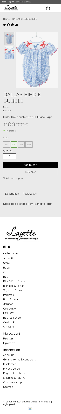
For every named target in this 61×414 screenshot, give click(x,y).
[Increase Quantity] (13, 156)
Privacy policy (11, 368)
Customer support (14, 382)
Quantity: (8, 150)
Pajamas (8, 295)
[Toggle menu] (54, 8)
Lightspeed (9, 404)
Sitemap (8, 386)
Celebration (10, 308)
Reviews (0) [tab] (30, 193)
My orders (9, 343)
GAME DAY (9, 322)
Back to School (12, 317)
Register (8, 338)
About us (8, 355)
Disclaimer (9, 364)
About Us (8, 258)
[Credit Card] (30, 409)
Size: (6, 137)
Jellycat (8, 304)
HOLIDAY (8, 313)
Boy (5, 276)
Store (6, 263)
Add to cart (30, 164)
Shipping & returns (14, 377)
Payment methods (14, 373)
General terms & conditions (19, 359)
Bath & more (10, 299)
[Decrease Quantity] (6, 156)
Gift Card (8, 326)
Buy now (30, 171)
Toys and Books (12, 290)
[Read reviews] (13, 124)
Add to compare (14, 178)
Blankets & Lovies (13, 285)
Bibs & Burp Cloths (14, 281)
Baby (6, 267)
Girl (5, 272)
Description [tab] (12, 193)
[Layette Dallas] (11, 8)
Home (6, 19)
